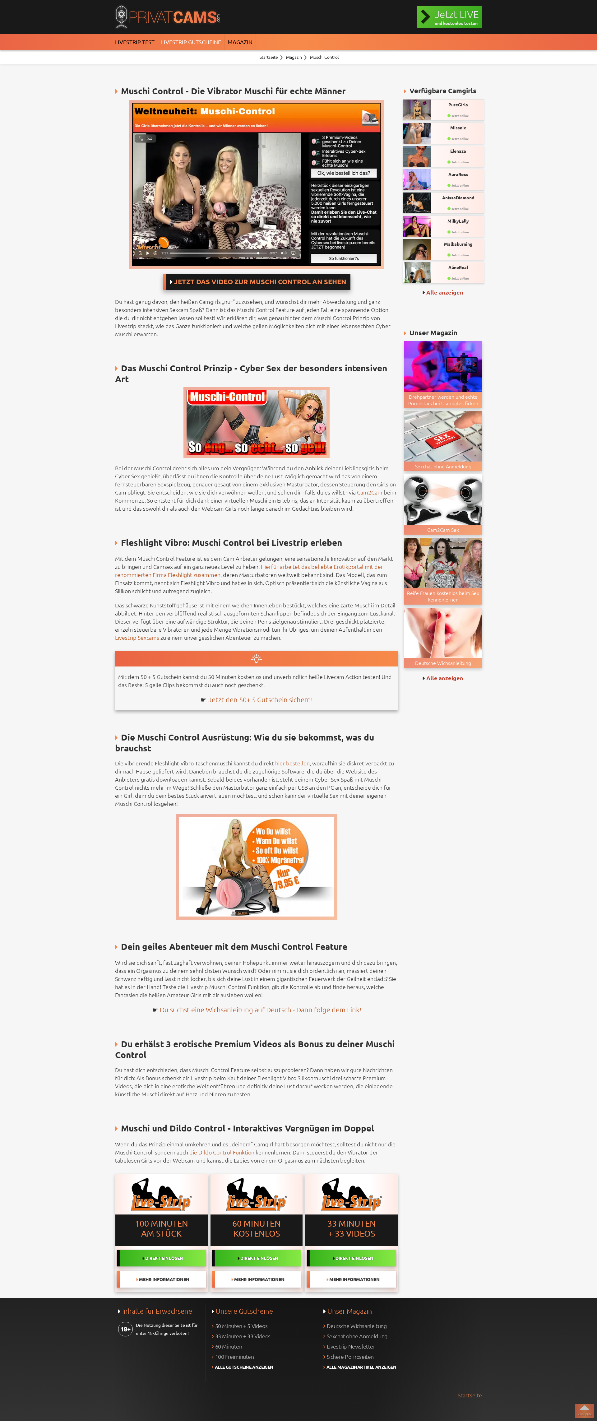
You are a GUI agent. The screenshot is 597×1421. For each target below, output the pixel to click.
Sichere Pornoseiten (350, 1356)
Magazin (240, 42)
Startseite (269, 57)
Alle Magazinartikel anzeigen (361, 1367)
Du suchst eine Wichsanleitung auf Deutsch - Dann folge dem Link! (260, 1009)
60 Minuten (228, 1346)
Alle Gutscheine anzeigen (244, 1367)
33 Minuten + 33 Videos (243, 1336)
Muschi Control (324, 57)
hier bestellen (292, 763)
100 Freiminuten (234, 1356)
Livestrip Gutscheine (191, 42)
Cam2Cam (369, 492)
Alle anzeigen (444, 292)
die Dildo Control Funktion (221, 1152)
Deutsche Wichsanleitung (357, 1325)
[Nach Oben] (584, 1411)
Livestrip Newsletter (351, 1346)
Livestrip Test (135, 42)
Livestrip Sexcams (137, 637)
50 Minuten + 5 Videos (241, 1325)
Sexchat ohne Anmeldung (357, 1336)
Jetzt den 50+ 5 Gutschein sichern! (260, 699)
